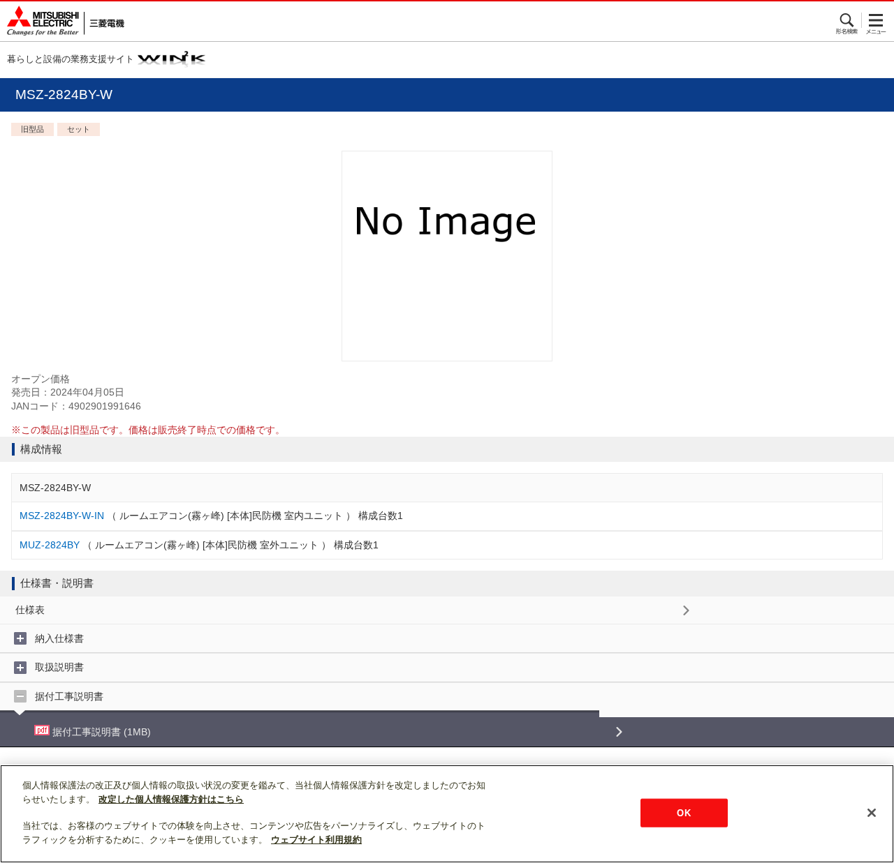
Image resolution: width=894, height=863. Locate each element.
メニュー (876, 20)
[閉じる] (871, 812)
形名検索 (847, 20)
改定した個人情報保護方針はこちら (171, 799)
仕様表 (30, 609)
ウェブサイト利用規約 (316, 839)
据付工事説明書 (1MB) (100, 731)
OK (683, 812)
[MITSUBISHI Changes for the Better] (62, 21)
